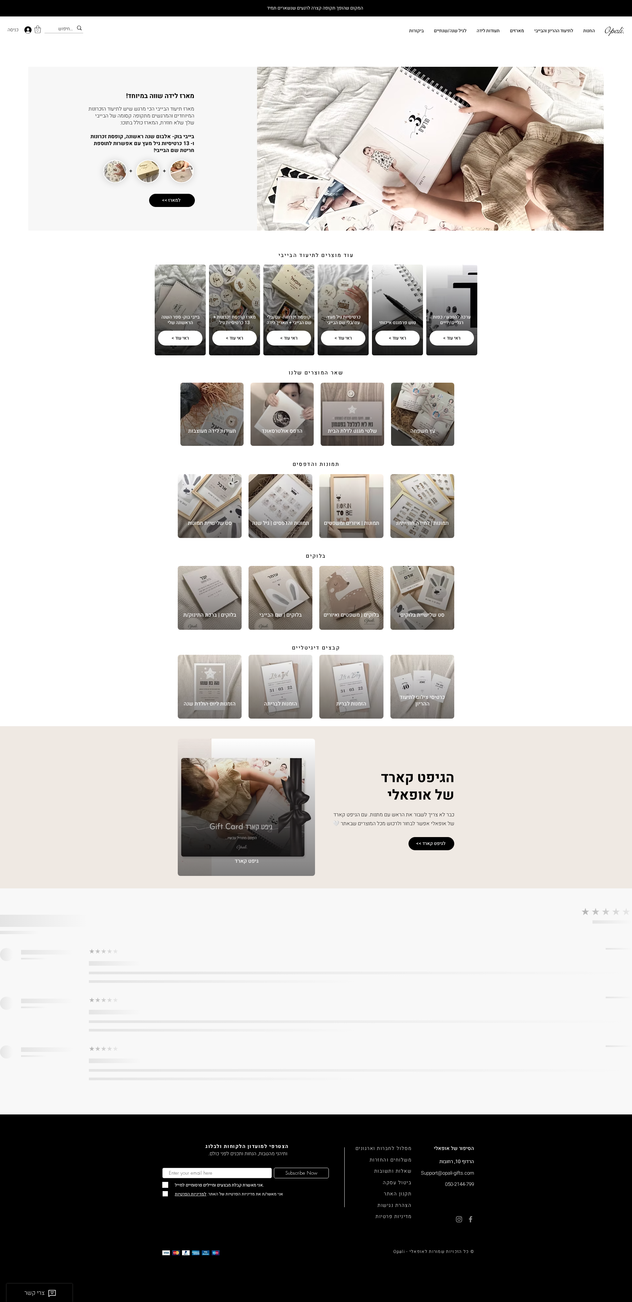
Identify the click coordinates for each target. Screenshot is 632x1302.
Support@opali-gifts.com (447, 1173)
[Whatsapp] (619, 1256)
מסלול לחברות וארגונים (384, 1148)
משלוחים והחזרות (391, 1159)
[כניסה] (28, 30)
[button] (38, 29)
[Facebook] (619, 1289)
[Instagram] (619, 1272)
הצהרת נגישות (394, 1205)
